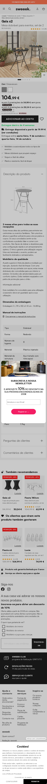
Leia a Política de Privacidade (12, 774)
